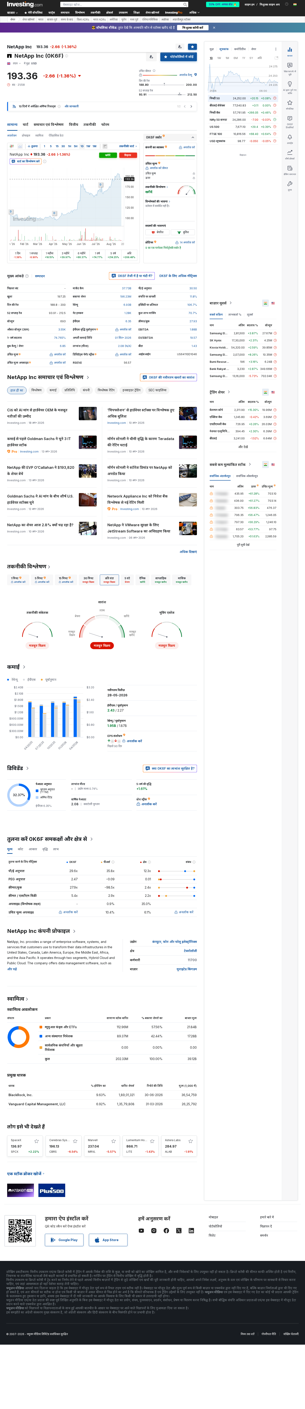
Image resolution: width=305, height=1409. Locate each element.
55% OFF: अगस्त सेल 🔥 (223, 4)
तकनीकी (90, 124)
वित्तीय (73, 124)
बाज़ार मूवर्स (218, 303)
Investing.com (116, 422)
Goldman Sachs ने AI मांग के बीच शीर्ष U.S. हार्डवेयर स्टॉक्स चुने (40, 499)
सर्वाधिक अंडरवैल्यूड (220, 475)
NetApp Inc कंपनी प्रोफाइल (38, 931)
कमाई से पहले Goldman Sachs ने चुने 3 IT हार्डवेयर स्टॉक (39, 441)
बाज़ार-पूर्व (52, 19)
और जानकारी (72, 106)
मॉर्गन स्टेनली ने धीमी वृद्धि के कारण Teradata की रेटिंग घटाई (140, 441)
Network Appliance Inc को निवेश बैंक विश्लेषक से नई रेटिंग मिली (137, 499)
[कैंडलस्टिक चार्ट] (11, 146)
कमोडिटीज (240, 49)
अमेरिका (114, 19)
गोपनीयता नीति (269, 1334)
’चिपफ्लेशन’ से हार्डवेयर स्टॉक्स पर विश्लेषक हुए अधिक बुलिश (140, 413)
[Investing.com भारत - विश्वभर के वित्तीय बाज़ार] (24, 4)
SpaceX (16, 1140)
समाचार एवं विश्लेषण (49, 124)
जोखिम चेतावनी (291, 1334)
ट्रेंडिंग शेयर (217, 392)
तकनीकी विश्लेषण (26, 566)
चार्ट (25, 124)
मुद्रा (212, 49)
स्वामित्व (39, 135)
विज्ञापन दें (266, 1226)
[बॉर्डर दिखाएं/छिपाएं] (104, 146)
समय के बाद (67, 19)
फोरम (105, 124)
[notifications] (286, 4)
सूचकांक (224, 49)
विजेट (212, 1235)
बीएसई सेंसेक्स (217, 105)
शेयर (12, 19)
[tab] (18, 580)
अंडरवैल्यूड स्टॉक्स (181, 19)
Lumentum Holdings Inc (141, 1140)
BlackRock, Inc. (20, 1095)
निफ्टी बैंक (215, 112)
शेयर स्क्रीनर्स (152, 12)
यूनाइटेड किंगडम (187, 969)
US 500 (214, 126)
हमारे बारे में (267, 1217)
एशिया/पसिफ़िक (150, 19)
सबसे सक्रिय (216, 314)
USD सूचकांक (217, 141)
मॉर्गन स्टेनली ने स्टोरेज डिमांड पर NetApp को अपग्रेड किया (139, 470)
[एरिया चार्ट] (20, 146)
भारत (40, 19)
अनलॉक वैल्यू (185, 75)
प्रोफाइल (26, 135)
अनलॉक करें (70, 912)
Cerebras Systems (61, 1140)
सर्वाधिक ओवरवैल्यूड (247, 475)
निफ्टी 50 (215, 98)
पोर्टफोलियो (215, 1226)
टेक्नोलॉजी (190, 951)
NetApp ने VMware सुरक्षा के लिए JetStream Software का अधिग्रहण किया (138, 528)
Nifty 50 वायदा (218, 119)
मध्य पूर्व (134, 19)
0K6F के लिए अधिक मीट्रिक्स (178, 276)
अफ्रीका (165, 19)
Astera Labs (173, 1140)
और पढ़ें (12, 969)
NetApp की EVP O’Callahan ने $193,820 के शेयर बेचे (40, 470)
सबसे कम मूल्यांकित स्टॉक (228, 464)
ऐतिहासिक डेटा (56, 135)
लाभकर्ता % (234, 314)
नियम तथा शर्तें (247, 1334)
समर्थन (264, 1235)
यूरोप (123, 19)
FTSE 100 (216, 133)
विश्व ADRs (83, 19)
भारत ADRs (99, 19)
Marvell (93, 1140)
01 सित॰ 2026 (123, 337)
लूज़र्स (250, 314)
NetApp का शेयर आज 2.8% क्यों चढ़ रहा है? (40, 525)
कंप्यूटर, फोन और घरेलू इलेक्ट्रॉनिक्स (174, 942)
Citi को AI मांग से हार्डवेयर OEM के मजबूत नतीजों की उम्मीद (37, 413)
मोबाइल (213, 1217)
